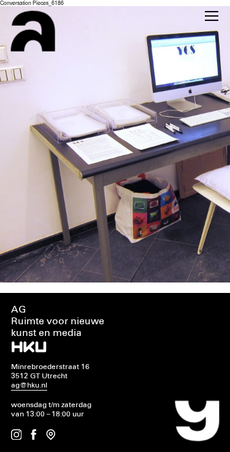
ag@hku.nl (29, 385)
